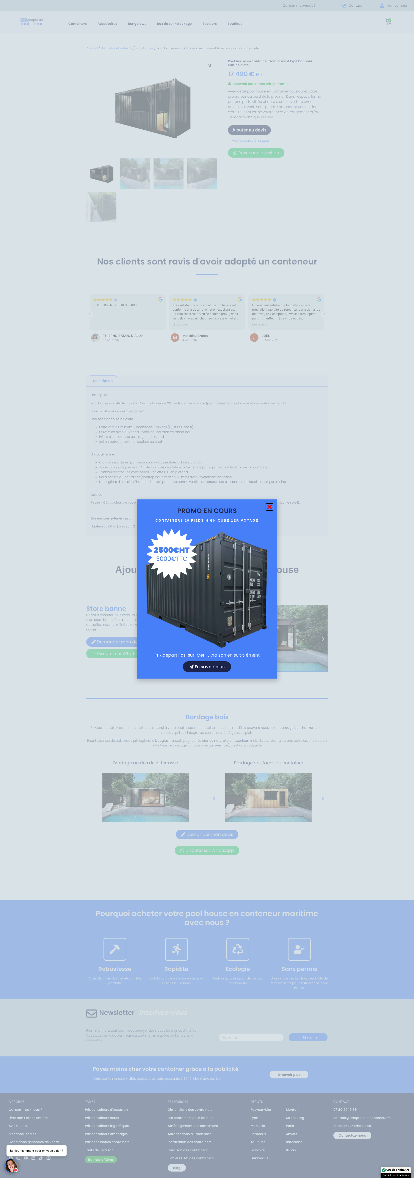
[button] (269, 507)
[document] (207, 589)
